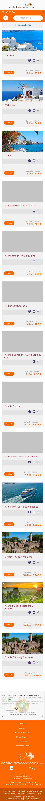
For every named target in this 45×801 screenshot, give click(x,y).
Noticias (26, 798)
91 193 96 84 (18, 776)
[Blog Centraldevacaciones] (33, 768)
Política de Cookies (22, 791)
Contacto (39, 793)
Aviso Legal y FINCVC (35, 791)
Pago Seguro (21, 793)
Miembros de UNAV (28, 796)
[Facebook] (11, 768)
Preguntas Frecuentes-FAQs (14, 798)
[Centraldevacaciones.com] (22, 4)
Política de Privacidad (9, 793)
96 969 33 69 (27, 776)
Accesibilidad (35, 798)
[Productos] (5, 18)
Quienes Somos (30, 793)
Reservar (9, 72)
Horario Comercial (16, 796)
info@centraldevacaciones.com (22, 778)
